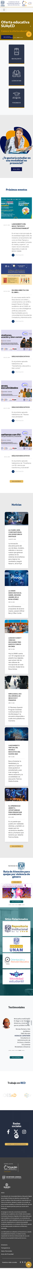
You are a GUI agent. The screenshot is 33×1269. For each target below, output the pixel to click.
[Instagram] (24, 1135)
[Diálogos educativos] (16, 340)
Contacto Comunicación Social (16, 1146)
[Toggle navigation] (4, 10)
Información (18, 255)
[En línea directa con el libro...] (16, 274)
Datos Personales (6, 1253)
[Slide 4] (21, 37)
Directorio (4, 1247)
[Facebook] (8, 1135)
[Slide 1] (11, 37)
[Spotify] (16, 1140)
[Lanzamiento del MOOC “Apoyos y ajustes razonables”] (16, 208)
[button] (2, 882)
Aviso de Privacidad (7, 1256)
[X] (16, 1135)
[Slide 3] (18, 37)
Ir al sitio (16, 169)
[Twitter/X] (22, 1264)
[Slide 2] (14, 37)
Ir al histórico (16, 481)
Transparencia (5, 1250)
